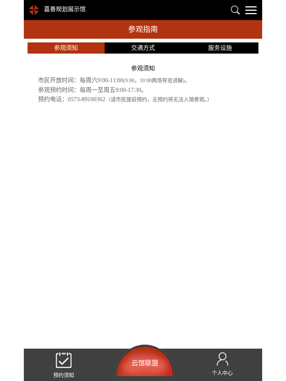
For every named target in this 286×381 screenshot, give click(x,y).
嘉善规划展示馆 (65, 9)
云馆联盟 (144, 363)
